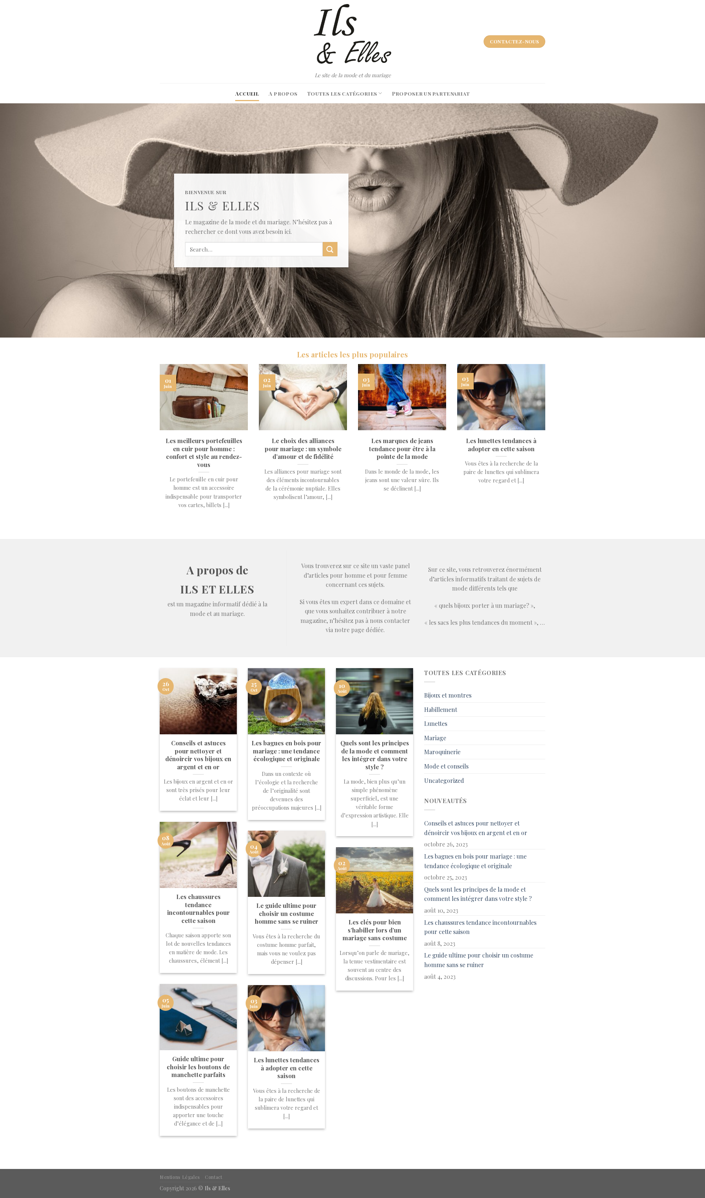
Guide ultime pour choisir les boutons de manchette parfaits (198, 1066)
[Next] (546, 445)
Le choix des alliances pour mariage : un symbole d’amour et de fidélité (303, 448)
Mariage (435, 738)
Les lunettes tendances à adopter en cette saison (501, 445)
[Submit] (330, 249)
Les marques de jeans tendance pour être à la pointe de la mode (402, 448)
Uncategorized (444, 780)
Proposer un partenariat (431, 93)
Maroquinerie (442, 752)
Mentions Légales (180, 1177)
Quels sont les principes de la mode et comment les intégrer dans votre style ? (374, 755)
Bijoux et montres (447, 695)
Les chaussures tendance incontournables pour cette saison (198, 908)
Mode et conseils (446, 766)
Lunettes (435, 723)
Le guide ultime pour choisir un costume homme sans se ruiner (286, 913)
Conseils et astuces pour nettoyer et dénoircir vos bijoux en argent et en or (198, 755)
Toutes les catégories (342, 93)
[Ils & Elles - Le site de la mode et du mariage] (352, 34)
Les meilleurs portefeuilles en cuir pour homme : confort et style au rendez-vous (204, 452)
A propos (283, 93)
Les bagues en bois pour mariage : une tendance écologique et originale (286, 751)
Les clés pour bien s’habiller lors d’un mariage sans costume (375, 930)
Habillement (440, 709)
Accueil (247, 93)
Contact (213, 1177)
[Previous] (158, 445)
